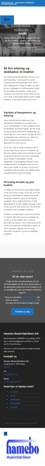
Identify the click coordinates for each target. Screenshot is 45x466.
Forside (14, 392)
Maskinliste (15, 403)
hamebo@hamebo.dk (8, 4)
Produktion (15, 399)
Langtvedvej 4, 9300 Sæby (25, 2)
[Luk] (5, 434)
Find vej (7, 367)
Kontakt (14, 407)
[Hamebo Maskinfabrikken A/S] (14, 19)
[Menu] (7, 20)
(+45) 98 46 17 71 (7, 2)
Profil (13, 395)
